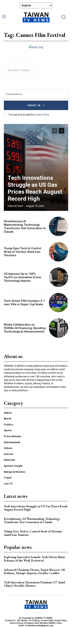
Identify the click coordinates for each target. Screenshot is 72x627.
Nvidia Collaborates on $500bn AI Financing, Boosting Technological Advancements (25, 328)
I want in (34, 105)
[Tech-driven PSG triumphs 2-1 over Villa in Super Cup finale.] (58, 302)
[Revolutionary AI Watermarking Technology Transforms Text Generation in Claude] (58, 226)
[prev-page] (54, 131)
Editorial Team (15, 205)
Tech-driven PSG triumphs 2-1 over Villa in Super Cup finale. (24, 302)
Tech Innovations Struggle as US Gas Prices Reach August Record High (35, 188)
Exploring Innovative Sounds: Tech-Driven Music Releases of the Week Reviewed (34, 559)
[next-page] (61, 131)
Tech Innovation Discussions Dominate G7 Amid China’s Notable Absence (34, 584)
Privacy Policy (42, 114)
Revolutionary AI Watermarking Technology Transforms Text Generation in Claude (25, 226)
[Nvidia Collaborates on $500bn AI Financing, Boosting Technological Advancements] (58, 328)
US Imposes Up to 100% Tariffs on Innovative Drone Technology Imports (22, 277)
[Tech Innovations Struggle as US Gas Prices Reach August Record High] (36, 167)
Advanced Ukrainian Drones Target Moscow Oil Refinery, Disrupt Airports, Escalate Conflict (34, 571)
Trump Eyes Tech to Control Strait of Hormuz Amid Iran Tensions (22, 252)
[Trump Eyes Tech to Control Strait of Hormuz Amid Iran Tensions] (58, 252)
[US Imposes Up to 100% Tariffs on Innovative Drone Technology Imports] (58, 277)
